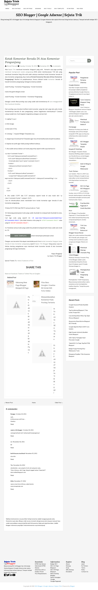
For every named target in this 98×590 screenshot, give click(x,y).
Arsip (67, 568)
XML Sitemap (70, 569)
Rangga (13, 414)
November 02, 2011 (19, 442)
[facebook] (5, 575)
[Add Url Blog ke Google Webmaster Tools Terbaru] (74, 165)
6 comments (57, 66)
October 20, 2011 (21, 414)
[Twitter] (8, 575)
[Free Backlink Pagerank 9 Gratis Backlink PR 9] (74, 204)
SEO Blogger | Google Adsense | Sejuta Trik (49, 15)
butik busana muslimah (18, 453)
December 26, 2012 (19, 465)
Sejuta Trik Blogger (41, 244)
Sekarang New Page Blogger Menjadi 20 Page (22, 285)
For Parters (84, 566)
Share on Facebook (11, 273)
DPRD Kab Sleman (40, 564)
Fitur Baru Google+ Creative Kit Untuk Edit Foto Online (48, 286)
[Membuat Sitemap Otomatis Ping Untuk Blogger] (74, 249)
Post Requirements (41, 573)
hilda (12, 481)
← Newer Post (8, 402)
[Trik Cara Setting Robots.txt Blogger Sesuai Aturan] (74, 227)
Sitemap (68, 566)
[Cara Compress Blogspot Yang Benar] (74, 102)
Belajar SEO (53, 564)
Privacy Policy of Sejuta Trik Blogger (54, 369)
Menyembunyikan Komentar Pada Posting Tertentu (48, 300)
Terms (83, 568)
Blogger (14, 119)
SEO (48, 66)
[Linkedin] (11, 575)
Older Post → (59, 402)
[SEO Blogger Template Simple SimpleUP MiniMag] (74, 143)
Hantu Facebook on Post (25, 260)
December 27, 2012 (20, 481)
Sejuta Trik (12, 69)
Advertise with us (40, 569)
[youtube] (13, 575)
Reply (12, 424)
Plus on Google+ (34, 273)
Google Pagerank (55, 581)
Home (34, 402)
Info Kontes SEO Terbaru (54, 324)
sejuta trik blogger (16, 430)
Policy (83, 569)
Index (7, 8)
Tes (12, 465)
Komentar (43, 66)
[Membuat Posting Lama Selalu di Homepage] (74, 120)
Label (83, 564)
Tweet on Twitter (23, 273)
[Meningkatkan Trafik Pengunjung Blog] (74, 272)
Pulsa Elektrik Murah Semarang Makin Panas (29, 325)
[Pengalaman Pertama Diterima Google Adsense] (74, 79)
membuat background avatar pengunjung (19, 72)
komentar (51, 79)
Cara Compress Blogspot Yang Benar (85, 102)
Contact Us (84, 571)
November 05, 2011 (31, 453)
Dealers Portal (39, 571)
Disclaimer (69, 571)
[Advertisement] (49, 38)
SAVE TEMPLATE (21, 235)
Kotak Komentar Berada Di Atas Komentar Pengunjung (32, 60)
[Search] (89, 61)
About (68, 564)
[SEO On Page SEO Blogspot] (74, 188)
